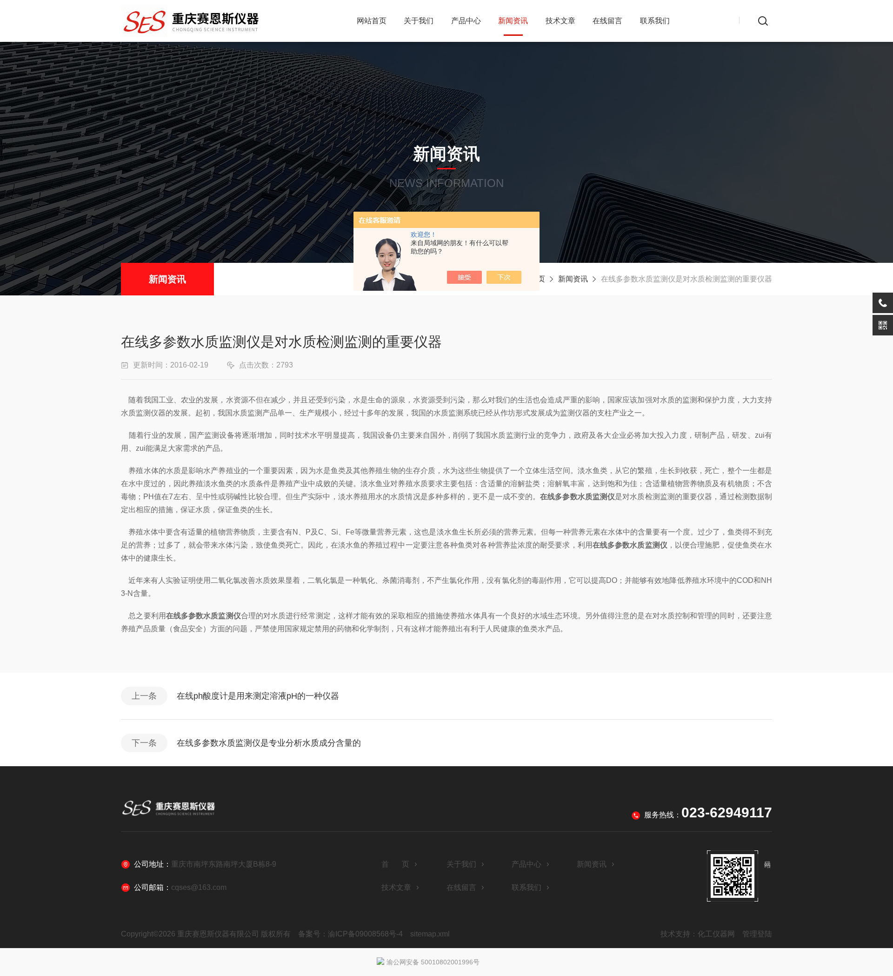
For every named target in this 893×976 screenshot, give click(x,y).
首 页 (395, 864)
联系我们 (655, 21)
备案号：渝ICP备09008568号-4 (350, 934)
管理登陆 (757, 934)
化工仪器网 (716, 934)
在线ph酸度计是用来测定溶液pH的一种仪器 (258, 696)
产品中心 (466, 21)
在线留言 (607, 21)
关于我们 (418, 21)
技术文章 (560, 21)
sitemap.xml (430, 934)
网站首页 (372, 21)
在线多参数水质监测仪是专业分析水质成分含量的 (269, 743)
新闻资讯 (513, 21)
